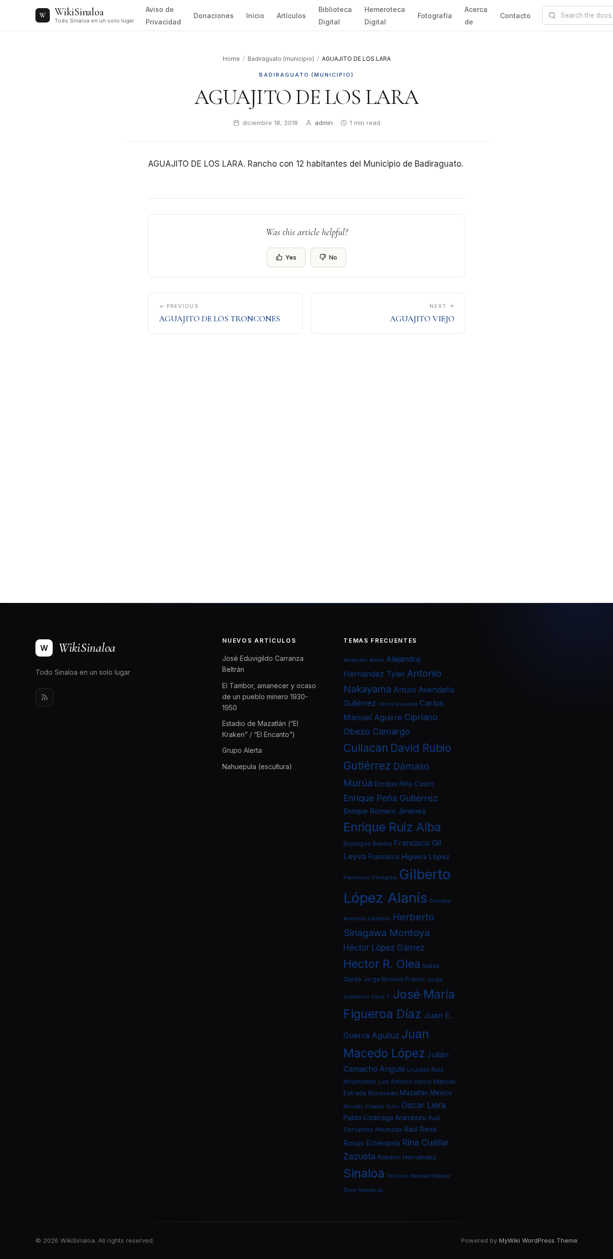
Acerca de (476, 15)
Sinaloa (364, 1173)
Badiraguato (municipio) (281, 58)
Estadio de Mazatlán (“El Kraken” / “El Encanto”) (260, 728)
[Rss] (44, 697)
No (333, 257)
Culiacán (365, 748)
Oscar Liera (423, 1105)
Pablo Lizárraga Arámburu (384, 1117)
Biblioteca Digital (335, 15)
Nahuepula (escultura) (257, 766)
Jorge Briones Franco (394, 979)
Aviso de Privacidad (163, 15)
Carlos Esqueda (398, 704)
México (441, 1093)
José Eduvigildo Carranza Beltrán (263, 663)
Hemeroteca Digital (384, 15)
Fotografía (435, 15)
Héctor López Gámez (383, 947)
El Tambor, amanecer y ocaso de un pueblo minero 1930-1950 (269, 696)
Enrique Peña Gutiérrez (390, 798)
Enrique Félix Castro (404, 784)
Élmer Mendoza (363, 1190)
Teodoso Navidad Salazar (418, 1176)
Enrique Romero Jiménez (384, 811)
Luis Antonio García (404, 1081)
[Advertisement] (306, 447)
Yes (290, 257)
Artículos (291, 15)
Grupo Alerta (242, 750)
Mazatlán (414, 1093)
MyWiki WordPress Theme (538, 1240)
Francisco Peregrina (370, 877)
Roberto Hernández (406, 1157)
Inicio (255, 15)
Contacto (515, 15)
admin (324, 122)
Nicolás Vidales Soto (371, 1106)
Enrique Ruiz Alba (392, 827)
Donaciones (213, 15)
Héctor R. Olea (381, 964)
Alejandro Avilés (363, 660)
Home (231, 58)
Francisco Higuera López (409, 856)
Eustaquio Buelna (367, 843)
